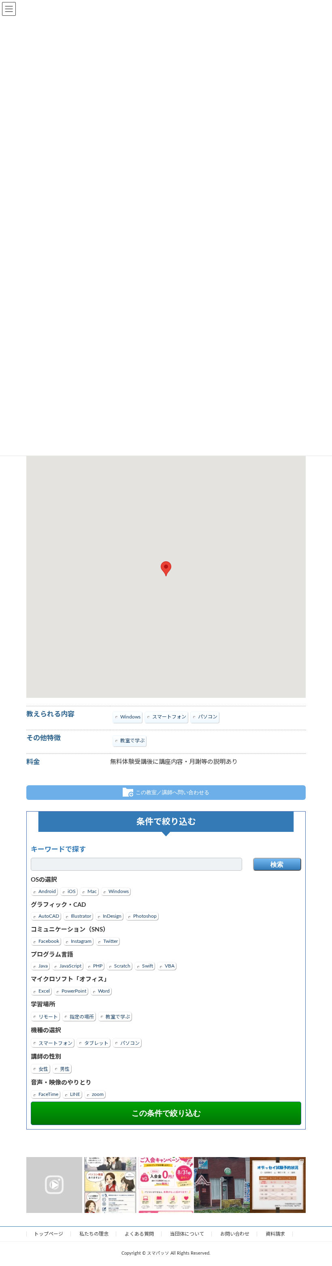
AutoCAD (48, 916)
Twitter (110, 941)
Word (104, 991)
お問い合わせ (234, 1234)
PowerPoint (74, 991)
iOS (72, 891)
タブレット (96, 1043)
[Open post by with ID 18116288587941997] (166, 1185)
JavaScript (70, 965)
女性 (43, 1069)
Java (43, 965)
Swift (147, 965)
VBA (170, 965)
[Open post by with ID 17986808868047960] (278, 1185)
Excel (44, 991)
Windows (119, 891)
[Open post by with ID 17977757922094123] (222, 1185)
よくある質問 (139, 1234)
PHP (97, 965)
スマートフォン (55, 1043)
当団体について (187, 1234)
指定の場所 (82, 1017)
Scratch (122, 965)
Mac (92, 891)
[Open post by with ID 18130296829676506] (54, 1185)
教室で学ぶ (118, 1017)
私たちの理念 (94, 1234)
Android (47, 891)
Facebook (48, 941)
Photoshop (145, 916)
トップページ (48, 1234)
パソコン (130, 1043)
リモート (48, 1017)
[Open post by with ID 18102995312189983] (110, 1185)
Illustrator (81, 916)
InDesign (112, 916)
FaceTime (48, 1094)
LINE (75, 1094)
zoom (98, 1094)
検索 (276, 864)
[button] (166, 569)
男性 (65, 1069)
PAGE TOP (316, 1219)
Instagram (81, 941)
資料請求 (275, 1234)
